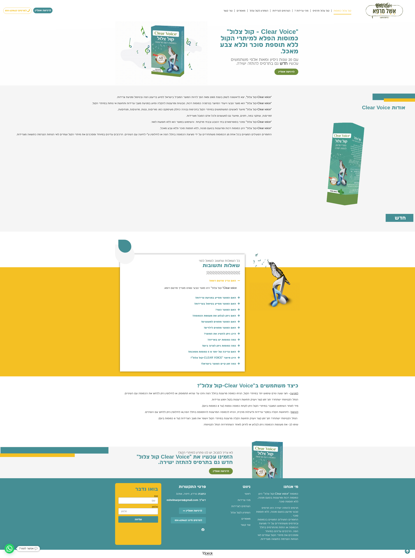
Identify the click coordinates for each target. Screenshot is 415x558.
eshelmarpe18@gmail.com (182, 500)
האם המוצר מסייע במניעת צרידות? (215, 297)
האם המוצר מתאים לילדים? (220, 327)
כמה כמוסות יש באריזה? (222, 339)
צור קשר (227, 10)
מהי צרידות (244, 500)
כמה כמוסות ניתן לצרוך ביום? (219, 345)
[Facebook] (203, 530)
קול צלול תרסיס (321, 10)
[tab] (182, 281)
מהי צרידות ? (301, 10)
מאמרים (241, 10)
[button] (43, 10)
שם (156, 496)
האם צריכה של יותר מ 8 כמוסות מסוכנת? (212, 351)
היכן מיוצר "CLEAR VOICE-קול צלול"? (213, 357)
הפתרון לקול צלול (259, 10)
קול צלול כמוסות (342, 10)
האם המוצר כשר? (225, 309)
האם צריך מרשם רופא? (222, 280)
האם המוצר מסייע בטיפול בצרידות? (215, 303)
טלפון (155, 506)
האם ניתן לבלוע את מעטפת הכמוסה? (214, 315)
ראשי (247, 493)
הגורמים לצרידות (281, 10)
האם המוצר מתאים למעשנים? (218, 321)
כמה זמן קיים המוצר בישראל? (218, 363)
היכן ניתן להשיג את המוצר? (220, 333)
